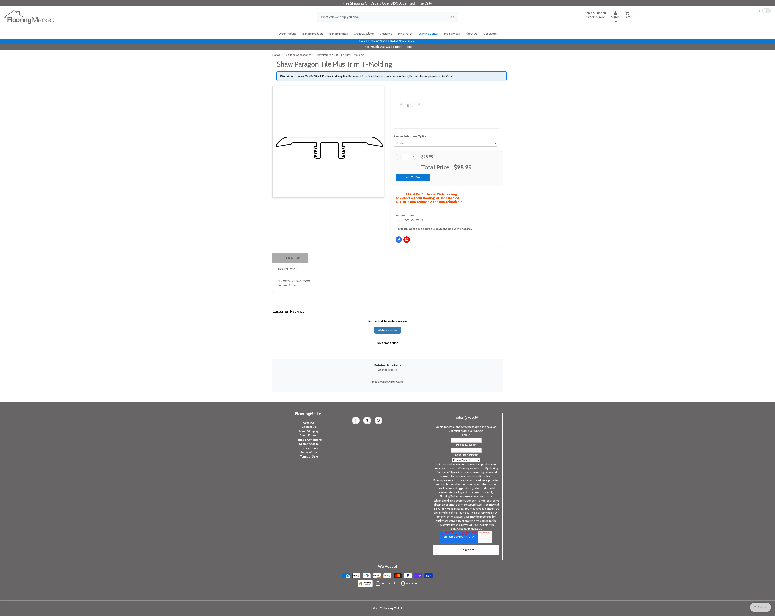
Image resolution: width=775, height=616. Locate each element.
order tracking (287, 33)
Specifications (290, 258)
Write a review (388, 330)
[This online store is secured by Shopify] (365, 583)
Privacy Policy (309, 448)
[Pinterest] (367, 420)
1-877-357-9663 (443, 508)
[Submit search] (453, 17)
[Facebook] (356, 420)
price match (405, 33)
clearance (386, 33)
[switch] (764, 10)
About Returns (309, 435)
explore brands (338, 33)
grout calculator (364, 33)
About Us (309, 422)
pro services (452, 33)
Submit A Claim (309, 444)
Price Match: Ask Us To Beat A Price (387, 47)
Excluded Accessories (298, 55)
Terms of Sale (309, 456)
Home (276, 55)
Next (490, 100)
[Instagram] (378, 420)
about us (471, 33)
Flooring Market (392, 608)
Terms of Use (308, 452)
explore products (312, 33)
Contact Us (309, 427)
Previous (394, 100)
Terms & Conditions (309, 439)
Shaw (410, 215)
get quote (490, 33)
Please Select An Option (410, 136)
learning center (428, 33)
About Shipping (309, 431)
